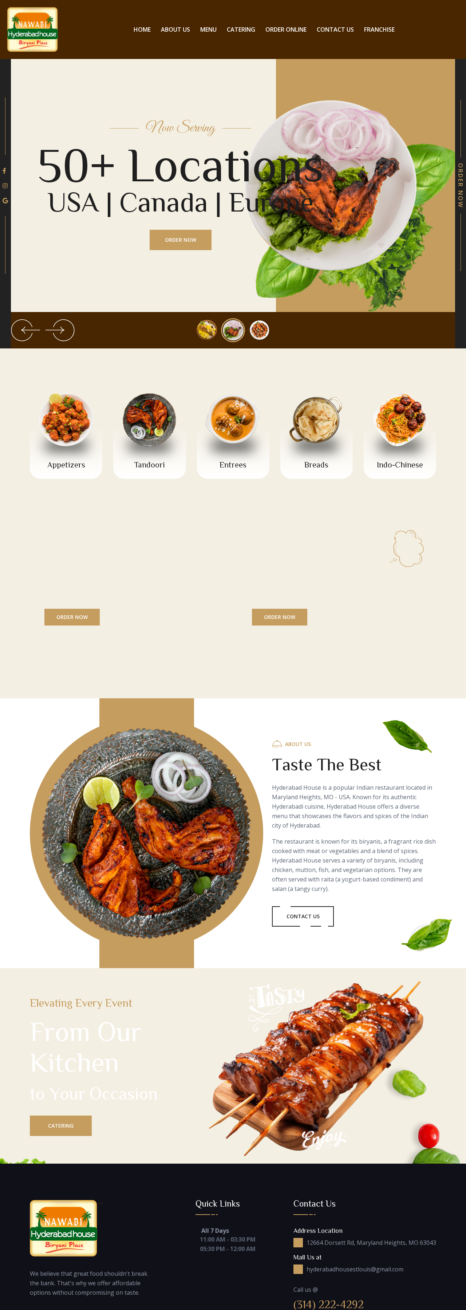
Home (142, 29)
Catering (241, 29)
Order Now (180, 239)
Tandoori (149, 465)
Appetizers (66, 465)
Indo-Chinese (400, 465)
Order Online (286, 29)
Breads (316, 465)
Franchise (379, 29)
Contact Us (335, 29)
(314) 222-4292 (328, 1304)
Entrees (233, 465)
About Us (175, 29)
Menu (208, 29)
